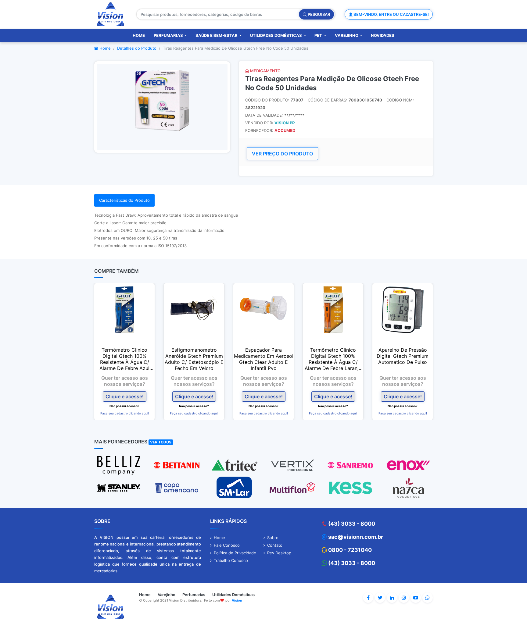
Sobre (272, 537)
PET (318, 35)
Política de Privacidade (235, 552)
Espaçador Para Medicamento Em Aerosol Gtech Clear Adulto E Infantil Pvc (263, 359)
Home (139, 35)
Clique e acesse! (125, 396)
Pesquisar (318, 14)
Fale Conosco (227, 545)
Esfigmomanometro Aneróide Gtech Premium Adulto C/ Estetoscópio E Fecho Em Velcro (194, 359)
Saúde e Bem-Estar (216, 35)
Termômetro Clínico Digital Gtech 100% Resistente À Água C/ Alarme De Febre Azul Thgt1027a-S (124, 359)
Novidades (382, 35)
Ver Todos (160, 442)
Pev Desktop (279, 552)
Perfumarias (169, 35)
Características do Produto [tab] (124, 200)
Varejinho (347, 35)
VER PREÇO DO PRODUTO (282, 154)
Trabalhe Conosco (231, 560)
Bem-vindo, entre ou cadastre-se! (391, 14)
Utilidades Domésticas (276, 35)
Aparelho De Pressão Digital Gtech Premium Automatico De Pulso (402, 356)
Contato (274, 545)
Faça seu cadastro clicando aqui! (124, 413)
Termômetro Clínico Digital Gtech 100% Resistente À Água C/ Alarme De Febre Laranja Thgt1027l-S (333, 359)
